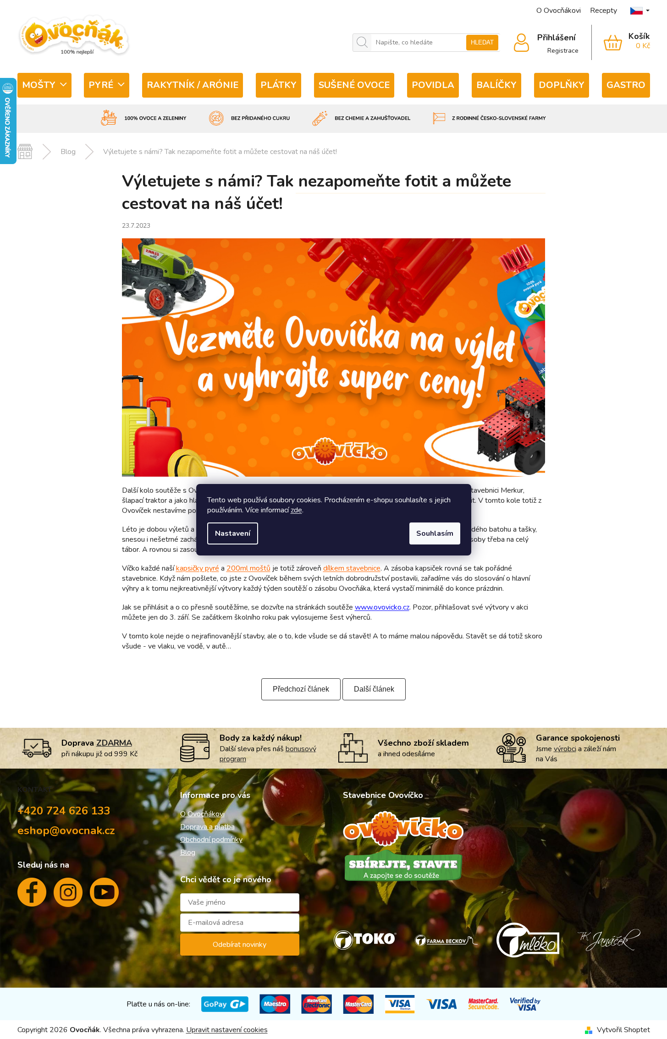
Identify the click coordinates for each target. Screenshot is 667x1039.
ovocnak (68, 896)
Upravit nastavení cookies (227, 1030)
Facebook (31, 896)
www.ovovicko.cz (382, 607)
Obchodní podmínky (211, 840)
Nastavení (232, 533)
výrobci (565, 749)
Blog (187, 852)
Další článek (374, 689)
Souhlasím (434, 533)
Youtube (104, 896)
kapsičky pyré (197, 568)
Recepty (603, 10)
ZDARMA (114, 742)
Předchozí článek (301, 689)
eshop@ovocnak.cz (66, 830)
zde (296, 510)
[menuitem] (44, 85)
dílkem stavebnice (351, 568)
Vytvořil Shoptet (623, 1030)
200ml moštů (248, 568)
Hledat (482, 42)
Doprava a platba (207, 827)
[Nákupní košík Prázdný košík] (621, 42)
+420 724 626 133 (63, 810)
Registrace (563, 50)
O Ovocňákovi (558, 10)
